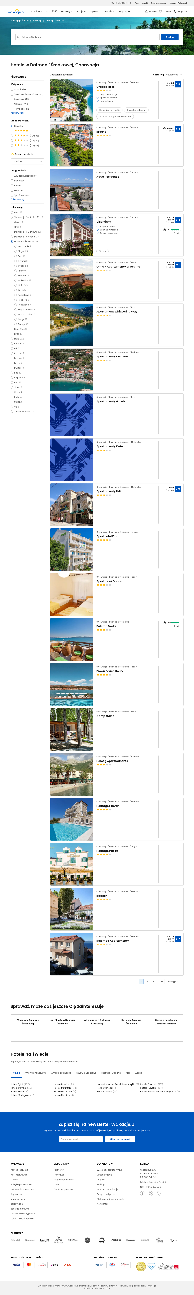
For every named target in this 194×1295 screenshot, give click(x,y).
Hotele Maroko (64, 1084)
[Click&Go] (145, 1240)
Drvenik (22, 261)
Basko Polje (24, 246)
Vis (15, 406)
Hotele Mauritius (65, 1087)
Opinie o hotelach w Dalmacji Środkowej (166, 1022)
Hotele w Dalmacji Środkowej (131, 1022)
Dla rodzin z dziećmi (136, 110)
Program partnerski (64, 1179)
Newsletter (102, 1203)
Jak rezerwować (19, 1174)
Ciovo (17, 222)
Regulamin (16, 1194)
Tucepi (21, 324)
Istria (16, 338)
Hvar (16, 333)
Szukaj (170, 37)
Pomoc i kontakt (19, 1169)
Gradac (22, 265)
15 (162, 981)
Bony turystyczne (106, 1194)
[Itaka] (102, 1240)
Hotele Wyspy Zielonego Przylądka (161, 1091)
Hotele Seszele (107, 1091)
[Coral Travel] (30, 1240)
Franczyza (59, 1174)
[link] (16, 11)
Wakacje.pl (16, 20)
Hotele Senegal (107, 1087)
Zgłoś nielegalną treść (22, 1218)
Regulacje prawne (20, 1208)
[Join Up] (44, 1240)
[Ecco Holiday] (59, 1240)
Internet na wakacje (107, 1189)
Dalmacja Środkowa (24, 241)
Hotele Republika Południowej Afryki (118, 1084)
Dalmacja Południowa (25, 231)
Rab (16, 382)
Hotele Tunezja (151, 1087)
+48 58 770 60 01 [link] (120, 3)
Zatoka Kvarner (22, 411)
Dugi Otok (19, 329)
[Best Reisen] (15, 1240)
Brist (20, 256)
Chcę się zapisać (120, 1139)
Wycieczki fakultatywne (109, 1169)
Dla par (102, 251)
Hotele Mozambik (65, 1091)
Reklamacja (17, 1203)
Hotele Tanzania (151, 1084)
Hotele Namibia (64, 1095)
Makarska (23, 280)
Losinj (17, 363)
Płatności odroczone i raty (110, 1199)
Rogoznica (23, 304)
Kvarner (18, 353)
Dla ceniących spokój (109, 110)
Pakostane (23, 295)
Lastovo (18, 358)
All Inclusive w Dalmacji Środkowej (97, 1022)
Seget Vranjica (25, 309)
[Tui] (174, 1240)
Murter (17, 367)
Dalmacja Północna (24, 236)
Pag (16, 372)
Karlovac (22, 275)
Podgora (22, 299)
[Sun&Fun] (159, 1240)
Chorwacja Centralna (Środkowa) (27, 217)
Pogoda (101, 1179)
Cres (16, 227)
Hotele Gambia (21, 1087)
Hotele (26, 20)
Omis (21, 290)
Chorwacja (37, 20)
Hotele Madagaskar (23, 1095)
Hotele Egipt (20, 1084)
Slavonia (18, 392)
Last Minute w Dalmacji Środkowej (62, 1022)
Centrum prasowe (63, 1189)
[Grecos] (87, 1240)
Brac (16, 212)
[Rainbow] (130, 1240)
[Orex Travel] (116, 1240)
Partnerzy (59, 1169)
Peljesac (18, 377)
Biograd (22, 251)
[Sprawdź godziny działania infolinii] (130, 3)
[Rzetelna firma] (125, 1265)
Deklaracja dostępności (23, 1213)
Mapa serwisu (18, 1199)
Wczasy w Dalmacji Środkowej (28, 1022)
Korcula (18, 343)
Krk (15, 348)
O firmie (15, 1179)
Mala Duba (23, 285)
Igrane (21, 270)
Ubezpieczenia (104, 1174)
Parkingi (101, 1184)
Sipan (17, 387)
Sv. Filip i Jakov (25, 314)
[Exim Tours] (73, 1240)
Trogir (21, 319)
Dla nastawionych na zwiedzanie (115, 116)
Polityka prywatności (21, 1184)
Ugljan (17, 401)
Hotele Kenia (19, 1091)
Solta (17, 397)
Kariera (57, 1184)
